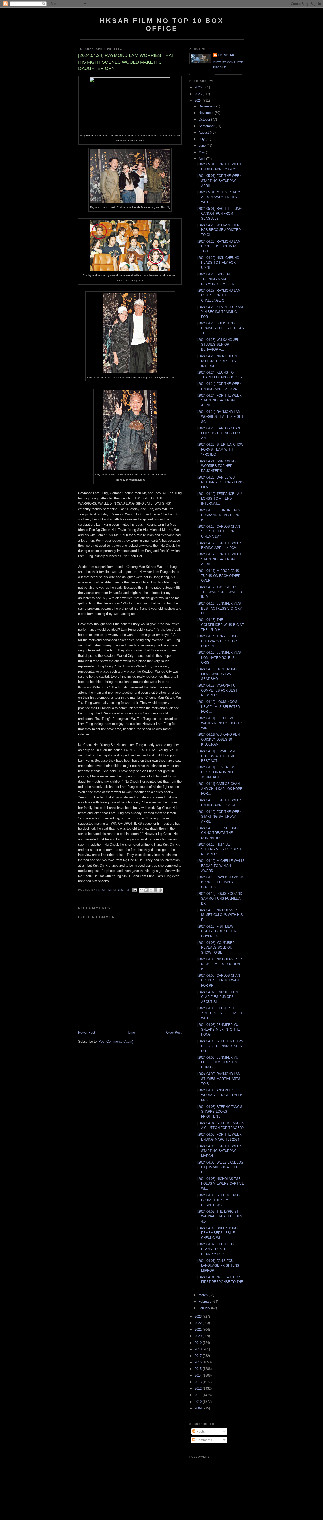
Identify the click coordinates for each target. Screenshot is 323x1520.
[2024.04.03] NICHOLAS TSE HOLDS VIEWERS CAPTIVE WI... (220, 1183)
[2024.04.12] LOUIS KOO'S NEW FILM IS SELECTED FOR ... (218, 706)
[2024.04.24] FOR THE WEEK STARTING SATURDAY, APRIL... (219, 400)
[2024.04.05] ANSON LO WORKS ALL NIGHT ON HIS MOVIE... (220, 1095)
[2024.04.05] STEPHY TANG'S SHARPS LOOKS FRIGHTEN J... (220, 1111)
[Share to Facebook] (155, 890)
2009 (199, 1408)
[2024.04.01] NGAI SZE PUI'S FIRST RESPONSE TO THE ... (220, 1282)
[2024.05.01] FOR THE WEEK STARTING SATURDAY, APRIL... (219, 181)
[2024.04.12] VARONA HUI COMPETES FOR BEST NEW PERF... (217, 690)
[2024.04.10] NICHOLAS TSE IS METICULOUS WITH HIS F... (220, 915)
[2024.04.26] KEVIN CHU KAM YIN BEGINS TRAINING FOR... (220, 312)
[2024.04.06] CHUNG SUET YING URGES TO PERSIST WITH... (220, 1013)
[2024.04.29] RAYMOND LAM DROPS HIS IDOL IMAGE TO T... (219, 246)
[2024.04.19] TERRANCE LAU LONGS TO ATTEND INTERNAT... (219, 498)
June (203, 145)
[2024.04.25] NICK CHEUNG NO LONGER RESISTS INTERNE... (218, 361)
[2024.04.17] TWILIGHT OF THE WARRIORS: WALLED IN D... (219, 592)
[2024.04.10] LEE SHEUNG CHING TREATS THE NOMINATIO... (217, 833)
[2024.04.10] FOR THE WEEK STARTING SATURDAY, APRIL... (219, 816)
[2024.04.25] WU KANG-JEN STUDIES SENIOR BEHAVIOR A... (218, 344)
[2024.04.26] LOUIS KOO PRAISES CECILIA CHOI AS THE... (220, 328)
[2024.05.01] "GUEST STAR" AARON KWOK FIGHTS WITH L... (218, 197)
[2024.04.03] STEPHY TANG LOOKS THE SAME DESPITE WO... (218, 1200)
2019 (199, 1343)
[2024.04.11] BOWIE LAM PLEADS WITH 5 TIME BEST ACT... (216, 756)
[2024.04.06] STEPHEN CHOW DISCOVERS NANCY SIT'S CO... (220, 1046)
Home (130, 1032)
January (205, 1308)
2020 (199, 1336)
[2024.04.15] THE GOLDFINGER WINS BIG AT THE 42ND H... (220, 625)
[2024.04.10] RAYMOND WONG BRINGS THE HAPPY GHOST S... (220, 882)
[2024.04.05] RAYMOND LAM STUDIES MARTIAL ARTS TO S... (219, 1079)
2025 (199, 94)
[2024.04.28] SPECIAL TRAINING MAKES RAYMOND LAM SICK (215, 279)
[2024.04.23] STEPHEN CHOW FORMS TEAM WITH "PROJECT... (220, 449)
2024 (199, 100)
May (202, 152)
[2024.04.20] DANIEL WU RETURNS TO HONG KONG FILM (220, 482)
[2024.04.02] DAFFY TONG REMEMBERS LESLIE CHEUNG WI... (217, 1233)
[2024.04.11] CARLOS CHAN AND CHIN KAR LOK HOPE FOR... (220, 788)
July (202, 139)
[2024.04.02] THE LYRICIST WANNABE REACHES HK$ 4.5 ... (219, 1216)
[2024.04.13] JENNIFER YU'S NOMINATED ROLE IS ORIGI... (219, 657)
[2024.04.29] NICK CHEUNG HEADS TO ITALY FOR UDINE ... (218, 263)
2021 (199, 1329)
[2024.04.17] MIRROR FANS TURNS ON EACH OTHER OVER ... (218, 575)
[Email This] (141, 890)
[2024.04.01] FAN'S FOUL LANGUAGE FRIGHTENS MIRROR (218, 1265)
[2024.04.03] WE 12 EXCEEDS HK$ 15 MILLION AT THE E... (220, 1167)
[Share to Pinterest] (160, 890)
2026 (199, 87)
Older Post (174, 1032)
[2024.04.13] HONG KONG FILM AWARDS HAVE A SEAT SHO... (217, 674)
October (205, 119)
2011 (199, 1395)
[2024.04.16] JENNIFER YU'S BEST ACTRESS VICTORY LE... (219, 608)
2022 (199, 1323)
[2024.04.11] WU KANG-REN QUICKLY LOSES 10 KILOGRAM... (218, 739)
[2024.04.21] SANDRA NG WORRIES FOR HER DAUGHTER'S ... (216, 466)
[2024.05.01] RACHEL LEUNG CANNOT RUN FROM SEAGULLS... (219, 213)
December (206, 106)
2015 (199, 1369)
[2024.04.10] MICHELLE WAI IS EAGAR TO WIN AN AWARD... (221, 866)
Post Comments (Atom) (116, 1042)
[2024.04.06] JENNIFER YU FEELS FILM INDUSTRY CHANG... (217, 1062)
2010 (199, 1402)
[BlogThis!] (146, 890)
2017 (199, 1356)
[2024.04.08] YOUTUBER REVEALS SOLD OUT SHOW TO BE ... (216, 948)
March (204, 1295)
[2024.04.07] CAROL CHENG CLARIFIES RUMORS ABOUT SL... (218, 997)
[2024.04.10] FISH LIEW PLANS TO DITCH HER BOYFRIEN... (216, 931)
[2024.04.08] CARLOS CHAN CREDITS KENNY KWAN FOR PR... (218, 980)
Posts (200, 1431)
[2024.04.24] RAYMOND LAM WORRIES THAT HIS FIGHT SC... (220, 417)
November (206, 113)
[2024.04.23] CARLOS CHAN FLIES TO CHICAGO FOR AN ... (218, 433)
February (205, 1301)
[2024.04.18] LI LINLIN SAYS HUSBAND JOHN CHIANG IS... (218, 515)
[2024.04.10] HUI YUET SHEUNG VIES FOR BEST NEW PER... (219, 849)
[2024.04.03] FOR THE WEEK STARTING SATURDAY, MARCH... (219, 1151)
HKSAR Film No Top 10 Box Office (162, 24)
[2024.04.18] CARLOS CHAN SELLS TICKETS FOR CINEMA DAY (218, 531)
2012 (199, 1388)
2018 (199, 1349)
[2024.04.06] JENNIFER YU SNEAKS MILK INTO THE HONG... (218, 1029)
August (204, 132)
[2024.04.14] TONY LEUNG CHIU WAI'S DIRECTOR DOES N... (217, 641)
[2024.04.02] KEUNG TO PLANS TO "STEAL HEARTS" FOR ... (215, 1249)
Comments (203, 1440)
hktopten (226, 54)
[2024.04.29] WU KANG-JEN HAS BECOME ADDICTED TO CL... (219, 230)
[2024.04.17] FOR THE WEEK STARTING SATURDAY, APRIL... (219, 559)
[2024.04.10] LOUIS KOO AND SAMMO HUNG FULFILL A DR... (219, 898)
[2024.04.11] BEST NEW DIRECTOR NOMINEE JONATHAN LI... (215, 772)
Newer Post (86, 1032)
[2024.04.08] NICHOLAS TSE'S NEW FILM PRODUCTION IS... (220, 964)
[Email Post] (134, 889)
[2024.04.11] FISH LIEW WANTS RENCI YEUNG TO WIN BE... (219, 723)
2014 (199, 1375)
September (207, 126)
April (202, 159)
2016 (199, 1362)
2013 (199, 1382)
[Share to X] (150, 890)
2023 (199, 1316)
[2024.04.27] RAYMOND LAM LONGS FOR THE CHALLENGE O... (219, 295)
